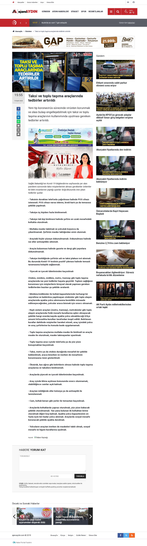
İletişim (70, 535)
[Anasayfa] (13, 2)
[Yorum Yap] (18, 134)
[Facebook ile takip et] (120, 535)
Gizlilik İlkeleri (81, 535)
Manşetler (21, 2)
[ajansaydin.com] (24, 11)
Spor (83, 11)
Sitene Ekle (50, 2)
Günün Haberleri (32, 2)
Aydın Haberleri (60, 11)
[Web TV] (128, 2)
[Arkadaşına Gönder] (18, 126)
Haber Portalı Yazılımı (24, 542)
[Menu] (111, 12)
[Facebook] (18, 109)
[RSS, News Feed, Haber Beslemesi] (132, 535)
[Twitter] (18, 113)
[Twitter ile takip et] (126, 535)
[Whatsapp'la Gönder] (18, 121)
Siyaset (75, 11)
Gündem (46, 11)
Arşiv (42, 2)
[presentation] (20, 22)
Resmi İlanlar (96, 11)
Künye (63, 535)
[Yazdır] (18, 130)
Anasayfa (18, 31)
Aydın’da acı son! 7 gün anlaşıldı (54, 23)
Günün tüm (127, 23)
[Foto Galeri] (133, 2)
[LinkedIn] (18, 117)
